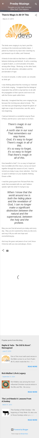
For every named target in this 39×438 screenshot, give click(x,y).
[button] (36, 15)
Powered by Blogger (21, 430)
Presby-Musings (19, 3)
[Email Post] (7, 251)
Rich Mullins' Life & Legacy (14, 373)
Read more (32, 367)
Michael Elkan (24, 434)
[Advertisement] (19, 318)
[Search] (36, 4)
